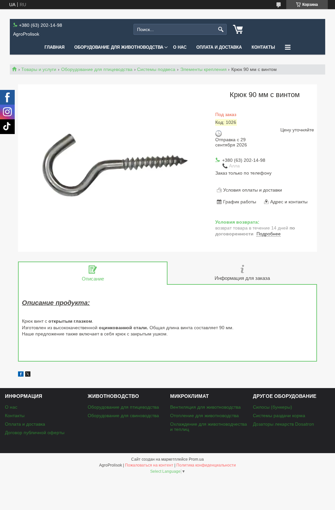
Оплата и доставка (219, 47)
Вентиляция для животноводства (205, 407)
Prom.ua (196, 459)
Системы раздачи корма (279, 415)
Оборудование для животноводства (118, 47)
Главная (54, 47)
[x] (27, 375)
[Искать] (221, 30)
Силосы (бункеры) (272, 407)
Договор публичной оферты (34, 432)
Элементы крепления (203, 69)
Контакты (263, 47)
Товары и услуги (38, 69)
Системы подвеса (156, 69)
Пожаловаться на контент (149, 465)
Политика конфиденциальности (206, 465)
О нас (179, 47)
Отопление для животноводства (204, 415)
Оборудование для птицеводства (96, 69)
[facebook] (21, 375)
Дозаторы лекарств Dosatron (283, 424)
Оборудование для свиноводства (123, 415)
